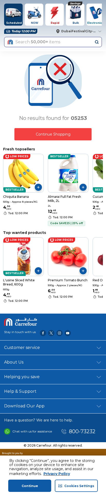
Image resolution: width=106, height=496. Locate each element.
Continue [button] (30, 486)
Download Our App (24, 406)
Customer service (22, 347)
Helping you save (22, 376)
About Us (13, 362)
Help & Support (20, 391)
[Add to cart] (38, 187)
